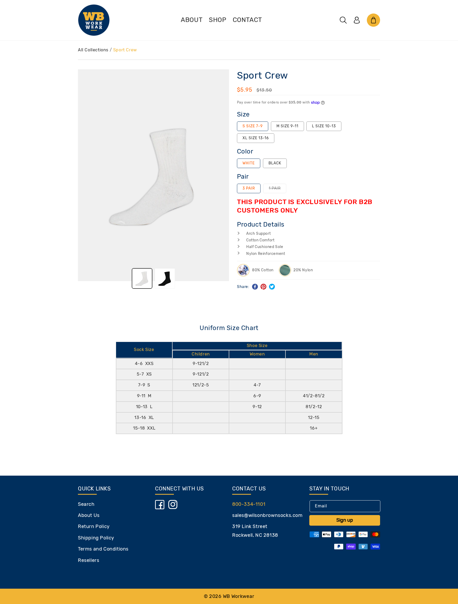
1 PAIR (277, 189)
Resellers (88, 560)
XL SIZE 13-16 (256, 138)
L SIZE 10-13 (324, 126)
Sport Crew (125, 49)
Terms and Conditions (103, 549)
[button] (343, 20)
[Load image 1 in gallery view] (142, 278)
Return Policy (94, 526)
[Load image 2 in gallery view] (165, 278)
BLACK (274, 163)
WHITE (249, 163)
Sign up (344, 520)
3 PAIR (249, 188)
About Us (89, 515)
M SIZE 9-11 (287, 126)
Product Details (260, 224)
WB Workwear (238, 596)
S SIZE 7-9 (253, 126)
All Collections (93, 49)
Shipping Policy (96, 538)
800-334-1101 (248, 504)
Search (86, 504)
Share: (243, 287)
